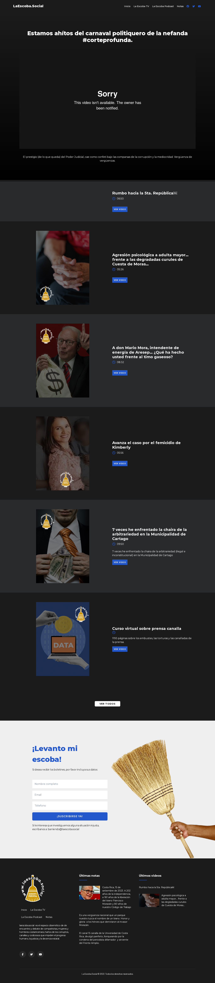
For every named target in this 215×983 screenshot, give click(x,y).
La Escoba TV (141, 6)
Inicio (127, 6)
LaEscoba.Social (28, 6)
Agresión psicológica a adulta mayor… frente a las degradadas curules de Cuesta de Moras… (150, 259)
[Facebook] (187, 6)
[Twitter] (193, 6)
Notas (180, 6)
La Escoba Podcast (163, 6)
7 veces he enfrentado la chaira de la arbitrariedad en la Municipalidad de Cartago (149, 534)
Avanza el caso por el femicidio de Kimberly (146, 445)
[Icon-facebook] (22, 954)
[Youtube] (199, 6)
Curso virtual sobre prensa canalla (146, 628)
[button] (119, 209)
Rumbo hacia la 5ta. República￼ (144, 193)
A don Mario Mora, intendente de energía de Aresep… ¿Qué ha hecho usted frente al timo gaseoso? (148, 352)
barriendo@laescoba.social (63, 829)
